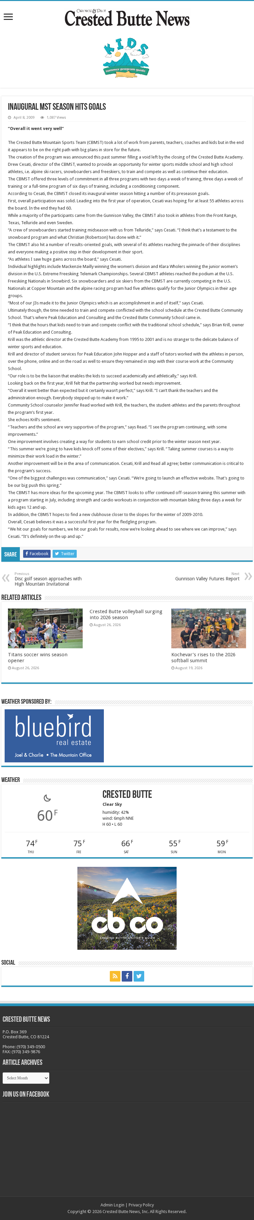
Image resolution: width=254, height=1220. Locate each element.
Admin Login (112, 1204)
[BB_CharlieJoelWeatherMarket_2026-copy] (54, 735)
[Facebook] (127, 976)
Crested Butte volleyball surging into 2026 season (126, 614)
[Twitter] (139, 976)
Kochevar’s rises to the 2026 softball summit (203, 658)
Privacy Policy (141, 1204)
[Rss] (115, 976)
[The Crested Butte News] (127, 16)
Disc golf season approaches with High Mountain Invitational (48, 579)
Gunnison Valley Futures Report (207, 576)
